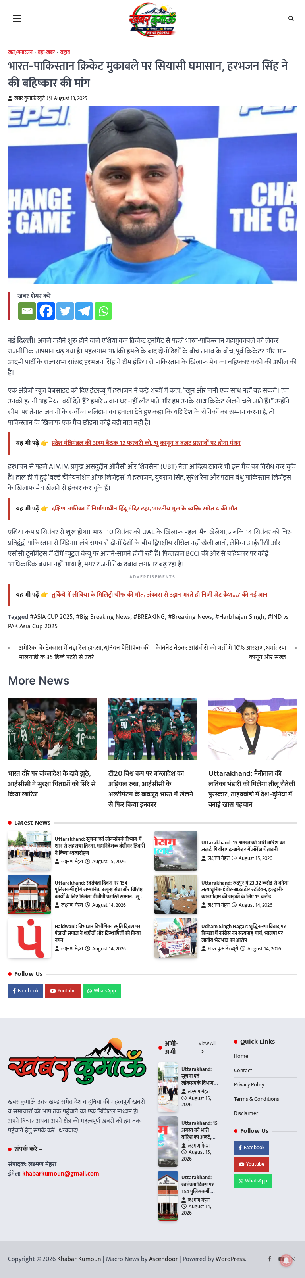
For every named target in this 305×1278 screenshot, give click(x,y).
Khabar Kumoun (79, 1259)
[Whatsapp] (103, 311)
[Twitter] (65, 311)
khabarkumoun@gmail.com (60, 1174)
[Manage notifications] (286, 1260)
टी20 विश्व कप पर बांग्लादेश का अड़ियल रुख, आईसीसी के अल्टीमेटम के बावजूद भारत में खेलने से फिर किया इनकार (150, 788)
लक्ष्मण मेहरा (72, 862)
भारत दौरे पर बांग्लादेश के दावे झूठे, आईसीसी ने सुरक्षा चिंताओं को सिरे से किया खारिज (52, 783)
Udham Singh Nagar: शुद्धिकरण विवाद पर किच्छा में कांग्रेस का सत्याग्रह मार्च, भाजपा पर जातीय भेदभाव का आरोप (243, 933)
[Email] (27, 311)
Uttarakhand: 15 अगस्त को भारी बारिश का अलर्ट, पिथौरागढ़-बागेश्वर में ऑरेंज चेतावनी (243, 846)
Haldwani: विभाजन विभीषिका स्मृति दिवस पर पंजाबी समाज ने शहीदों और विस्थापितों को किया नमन (98, 933)
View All (207, 1043)
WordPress (230, 1259)
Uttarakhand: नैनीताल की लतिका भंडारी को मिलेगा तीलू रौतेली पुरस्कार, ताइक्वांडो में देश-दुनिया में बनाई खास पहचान (251, 788)
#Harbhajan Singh (239, 617)
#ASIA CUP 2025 (51, 617)
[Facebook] (46, 311)
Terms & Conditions (256, 1098)
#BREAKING (149, 617)
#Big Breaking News (103, 617)
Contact (243, 1070)
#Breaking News (190, 617)
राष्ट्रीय (65, 53)
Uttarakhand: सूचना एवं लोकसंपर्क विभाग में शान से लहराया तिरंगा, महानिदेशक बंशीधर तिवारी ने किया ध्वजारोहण (100, 846)
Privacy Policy (249, 1084)
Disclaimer (246, 1113)
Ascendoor (163, 1259)
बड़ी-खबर (46, 53)
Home (241, 1056)
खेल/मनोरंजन (20, 53)
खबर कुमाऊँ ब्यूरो (29, 98)
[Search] (291, 19)
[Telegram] (84, 311)
